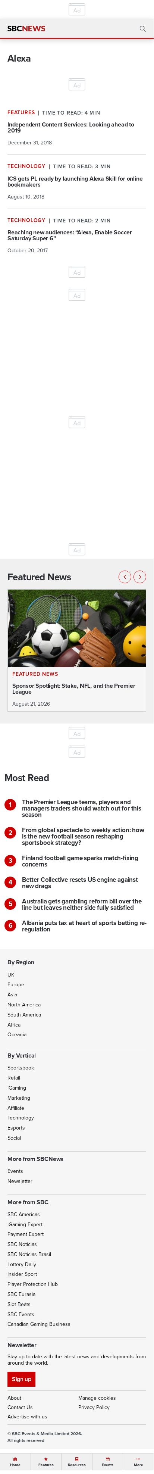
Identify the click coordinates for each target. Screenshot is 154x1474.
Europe (15, 985)
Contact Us (20, 1407)
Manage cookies (97, 1398)
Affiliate (15, 1108)
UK (10, 975)
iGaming (16, 1088)
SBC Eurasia (21, 1294)
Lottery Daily (21, 1264)
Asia (12, 995)
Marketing (18, 1098)
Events (15, 1171)
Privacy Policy (94, 1407)
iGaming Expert (25, 1224)
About (14, 1398)
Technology (20, 1118)
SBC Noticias (22, 1244)
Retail (13, 1078)
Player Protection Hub (32, 1284)
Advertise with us (27, 1417)
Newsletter (19, 1181)
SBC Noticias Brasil (29, 1254)
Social (14, 1138)
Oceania (16, 1035)
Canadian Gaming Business (38, 1324)
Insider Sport (22, 1274)
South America (24, 1015)
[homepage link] (26, 29)
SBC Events (20, 1314)
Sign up (21, 1379)
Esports (16, 1128)
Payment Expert (25, 1234)
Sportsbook (20, 1068)
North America (24, 1005)
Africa (14, 1025)
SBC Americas (23, 1214)
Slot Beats (19, 1304)
